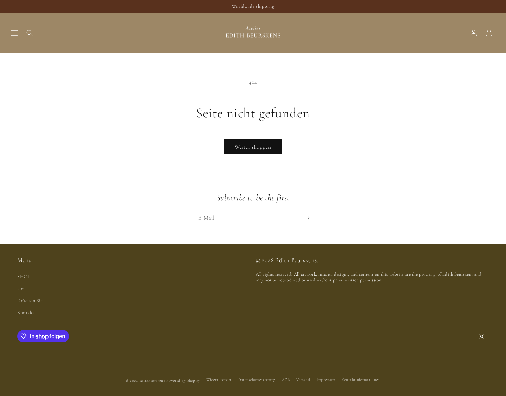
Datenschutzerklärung (256, 379)
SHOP (24, 276)
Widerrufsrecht (219, 379)
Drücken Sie (30, 300)
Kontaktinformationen (360, 379)
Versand (303, 379)
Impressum (326, 379)
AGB (286, 379)
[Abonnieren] (307, 218)
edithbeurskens (152, 380)
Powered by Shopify (183, 380)
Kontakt (25, 312)
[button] (14, 33)
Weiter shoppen (253, 147)
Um (21, 288)
